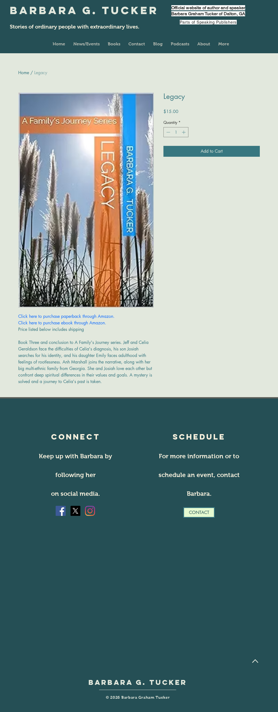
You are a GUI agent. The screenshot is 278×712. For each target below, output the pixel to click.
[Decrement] (167, 132)
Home (23, 73)
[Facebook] (61, 511)
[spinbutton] (176, 132)
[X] (75, 511)
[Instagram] (90, 511)
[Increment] (184, 132)
